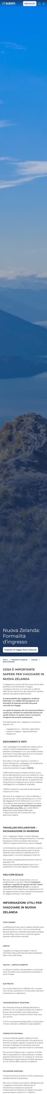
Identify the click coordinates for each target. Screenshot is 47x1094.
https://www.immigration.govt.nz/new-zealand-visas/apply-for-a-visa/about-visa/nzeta (23, 783)
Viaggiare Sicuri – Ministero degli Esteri (23, 729)
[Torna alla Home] (8, 3)
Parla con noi (30, 3)
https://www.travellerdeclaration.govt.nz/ (20, 864)
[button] (39, 3)
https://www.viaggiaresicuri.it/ (30, 889)
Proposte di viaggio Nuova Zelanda (20, 650)
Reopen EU (11, 734)
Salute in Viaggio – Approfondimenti (22, 731)
